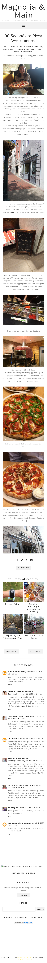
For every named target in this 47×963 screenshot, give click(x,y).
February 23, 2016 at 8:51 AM (30, 694)
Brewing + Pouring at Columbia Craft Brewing (34, 608)
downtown (37, 47)
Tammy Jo (13, 807)
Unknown (12, 738)
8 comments (27, 52)
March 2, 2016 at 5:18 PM (29, 807)
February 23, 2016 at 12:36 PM (30, 738)
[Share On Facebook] (17, 560)
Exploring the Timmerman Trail (13, 636)
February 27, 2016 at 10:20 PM (24, 786)
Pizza (16, 52)
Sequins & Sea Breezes (28, 706)
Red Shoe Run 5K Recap (34, 636)
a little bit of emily (17, 671)
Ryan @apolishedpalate (19, 823)
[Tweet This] (22, 560)
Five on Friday (13, 604)
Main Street (8, 49)
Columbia (27, 47)
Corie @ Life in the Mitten (20, 785)
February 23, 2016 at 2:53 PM (29, 761)
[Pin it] (26, 560)
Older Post (35, 651)
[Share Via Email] (31, 560)
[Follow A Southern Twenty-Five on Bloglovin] (23, 924)
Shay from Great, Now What (21, 716)
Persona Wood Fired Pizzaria (29, 49)
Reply (10, 684)
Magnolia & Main (23, 11)
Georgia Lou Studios (23, 960)
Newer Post (11, 651)
